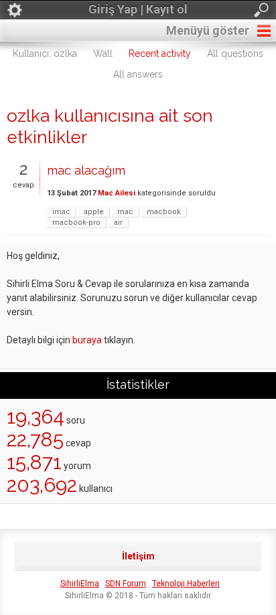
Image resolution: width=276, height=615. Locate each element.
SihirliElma (79, 583)
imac (61, 211)
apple (94, 211)
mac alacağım (86, 170)
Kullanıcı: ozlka (45, 53)
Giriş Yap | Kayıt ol (138, 9)
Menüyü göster (207, 30)
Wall (103, 53)
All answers (138, 74)
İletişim (138, 556)
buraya (87, 340)
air (118, 222)
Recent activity (160, 53)
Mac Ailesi (116, 193)
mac (125, 211)
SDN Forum (125, 583)
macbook (164, 211)
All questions (235, 53)
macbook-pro (76, 222)
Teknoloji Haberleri (186, 583)
